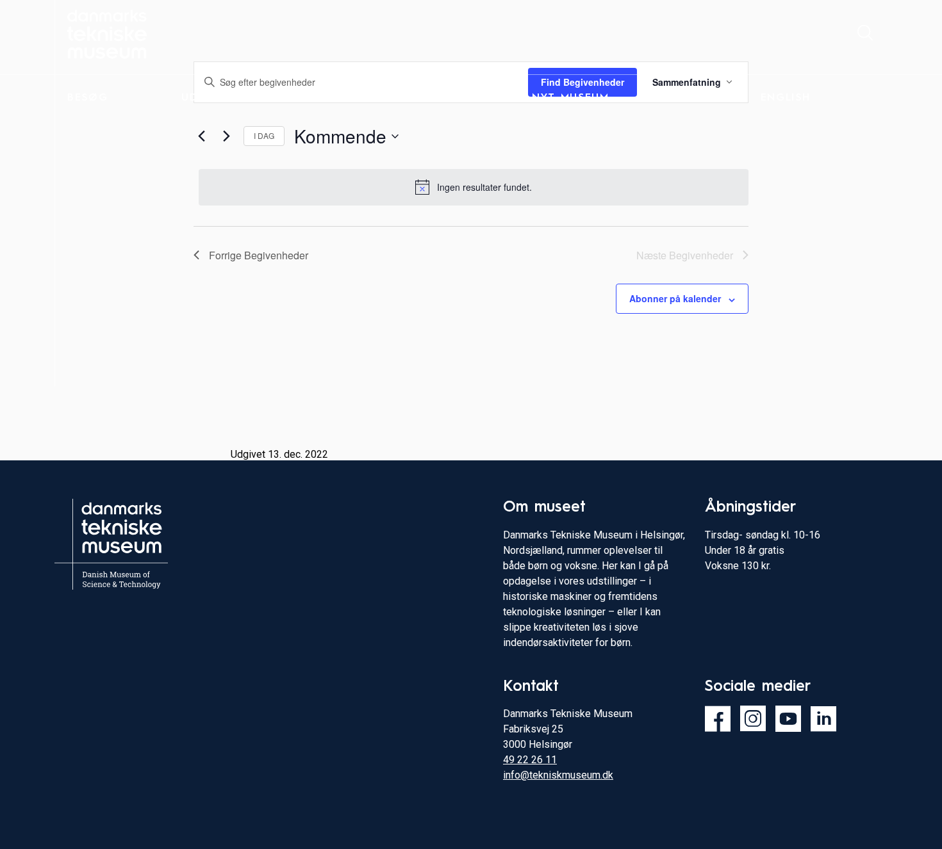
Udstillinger (222, 98)
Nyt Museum (570, 98)
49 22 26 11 (530, 760)
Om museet (453, 98)
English (786, 98)
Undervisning (340, 98)
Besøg (87, 98)
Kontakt (674, 98)
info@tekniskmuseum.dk (558, 775)
